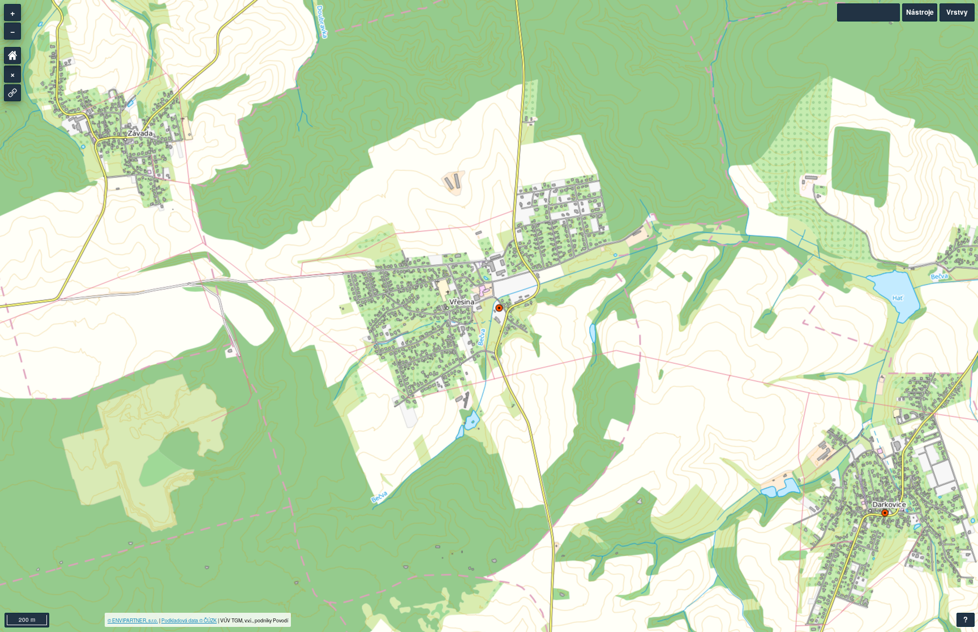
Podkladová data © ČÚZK (189, 620)
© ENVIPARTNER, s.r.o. (133, 620)
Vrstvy (957, 12)
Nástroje (920, 12)
